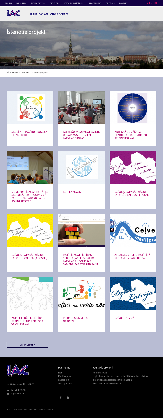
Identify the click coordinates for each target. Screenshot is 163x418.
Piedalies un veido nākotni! (106, 383)
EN (150, 3)
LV (146, 3)
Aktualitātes (37, 3)
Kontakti (123, 3)
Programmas (95, 3)
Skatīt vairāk (26, 344)
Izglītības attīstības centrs (44, 409)
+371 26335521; (17, 390)
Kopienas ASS (99, 372)
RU (155, 3)
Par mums (20, 3)
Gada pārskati (65, 383)
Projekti (54, 3)
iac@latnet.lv (17, 393)
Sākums (8, 3)
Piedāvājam (64, 376)
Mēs (60, 372)
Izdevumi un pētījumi (73, 3)
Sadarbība (63, 379)
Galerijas (110, 3)
